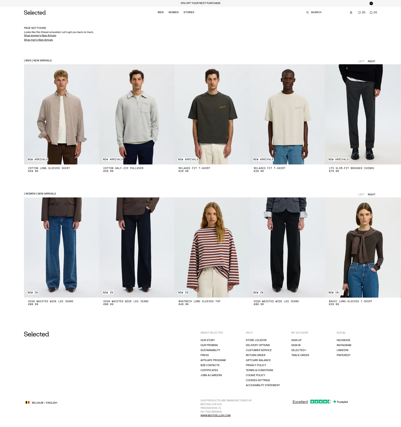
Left (361, 61)
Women (174, 12)
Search (316, 12)
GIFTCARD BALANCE (258, 360)
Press (204, 355)
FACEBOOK (343, 340)
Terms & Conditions (259, 370)
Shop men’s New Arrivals (38, 40)
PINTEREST (343, 355)
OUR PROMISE (209, 345)
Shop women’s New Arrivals (40, 35)
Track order (300, 355)
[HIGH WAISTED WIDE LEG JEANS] (61, 247)
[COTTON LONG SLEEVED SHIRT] (61, 114)
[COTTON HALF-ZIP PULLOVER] (136, 114)
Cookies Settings (258, 380)
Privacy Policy (256, 365)
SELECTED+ (298, 350)
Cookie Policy (255, 375)
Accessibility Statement (263, 385)
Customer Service (259, 350)
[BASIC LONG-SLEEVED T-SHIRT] (362, 247)
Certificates (209, 370)
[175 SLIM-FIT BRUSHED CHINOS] (362, 114)
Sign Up (296, 340)
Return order (255, 355)
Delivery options (258, 345)
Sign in (296, 345)
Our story (207, 340)
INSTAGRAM (344, 345)
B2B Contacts (210, 365)
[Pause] (371, 3)
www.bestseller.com (215, 415)
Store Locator (256, 340)
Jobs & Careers (211, 375)
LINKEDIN (342, 350)
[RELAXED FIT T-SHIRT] (212, 114)
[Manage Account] (351, 12)
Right (371, 61)
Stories (189, 12)
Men (161, 12)
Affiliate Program (213, 360)
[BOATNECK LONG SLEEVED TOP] (212, 247)
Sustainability (210, 350)
